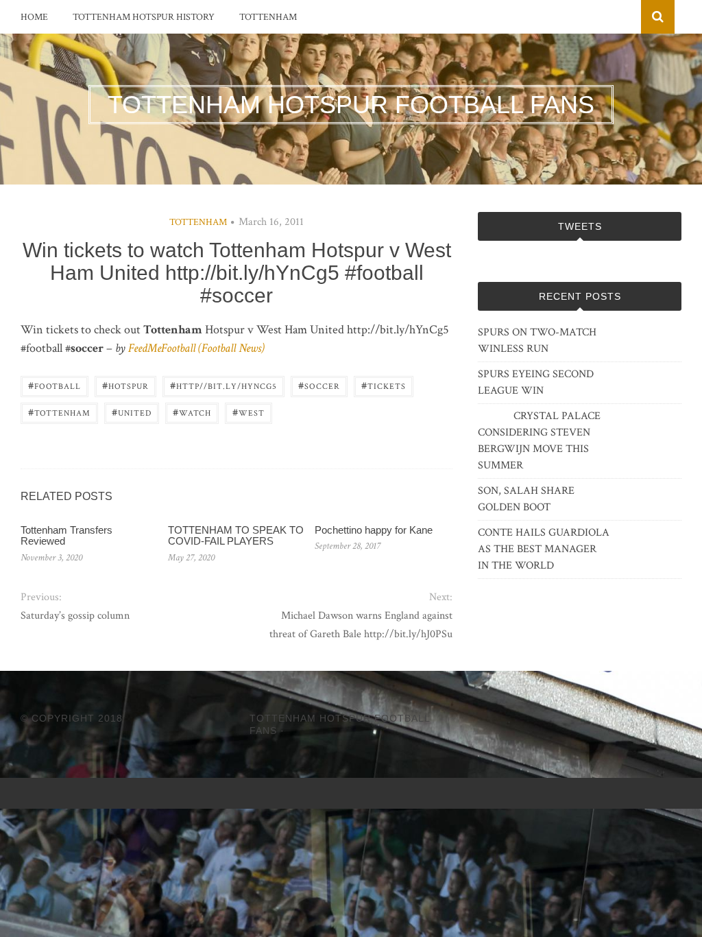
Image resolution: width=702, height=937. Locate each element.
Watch (192, 412)
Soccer (319, 385)
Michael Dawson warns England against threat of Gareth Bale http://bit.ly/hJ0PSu (360, 624)
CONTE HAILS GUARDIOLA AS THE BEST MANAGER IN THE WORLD (543, 549)
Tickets (383, 385)
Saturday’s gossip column (75, 615)
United (132, 412)
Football (54, 385)
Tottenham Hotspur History (144, 17)
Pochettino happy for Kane (374, 530)
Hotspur (125, 385)
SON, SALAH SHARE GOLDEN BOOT (526, 499)
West (248, 412)
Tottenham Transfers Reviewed (66, 535)
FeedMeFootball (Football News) (196, 348)
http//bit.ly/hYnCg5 (223, 385)
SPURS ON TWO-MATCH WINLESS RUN (537, 340)
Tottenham (268, 17)
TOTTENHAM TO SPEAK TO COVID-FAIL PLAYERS (236, 535)
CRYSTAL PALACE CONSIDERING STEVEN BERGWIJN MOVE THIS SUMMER (539, 441)
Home (34, 17)
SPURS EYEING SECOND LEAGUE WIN (536, 382)
